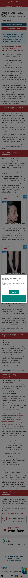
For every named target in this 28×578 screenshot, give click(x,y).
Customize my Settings (14, 291)
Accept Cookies (14, 300)
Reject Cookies (14, 296)
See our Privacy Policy (6, 287)
